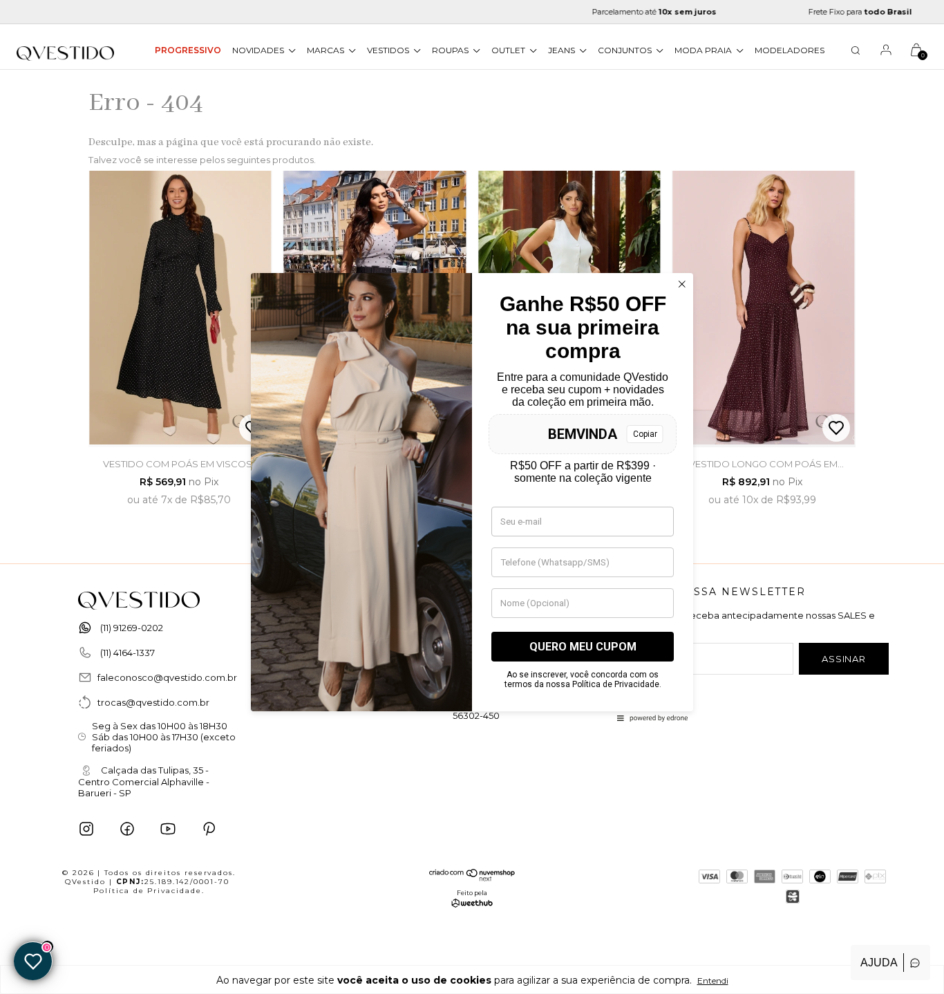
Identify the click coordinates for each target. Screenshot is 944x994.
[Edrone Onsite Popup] (472, 497)
